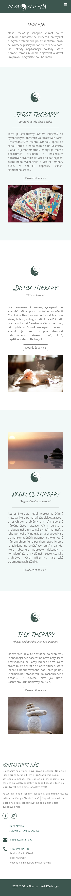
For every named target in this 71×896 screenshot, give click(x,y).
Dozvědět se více (35, 178)
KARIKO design (49, 886)
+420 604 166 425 (19, 848)
